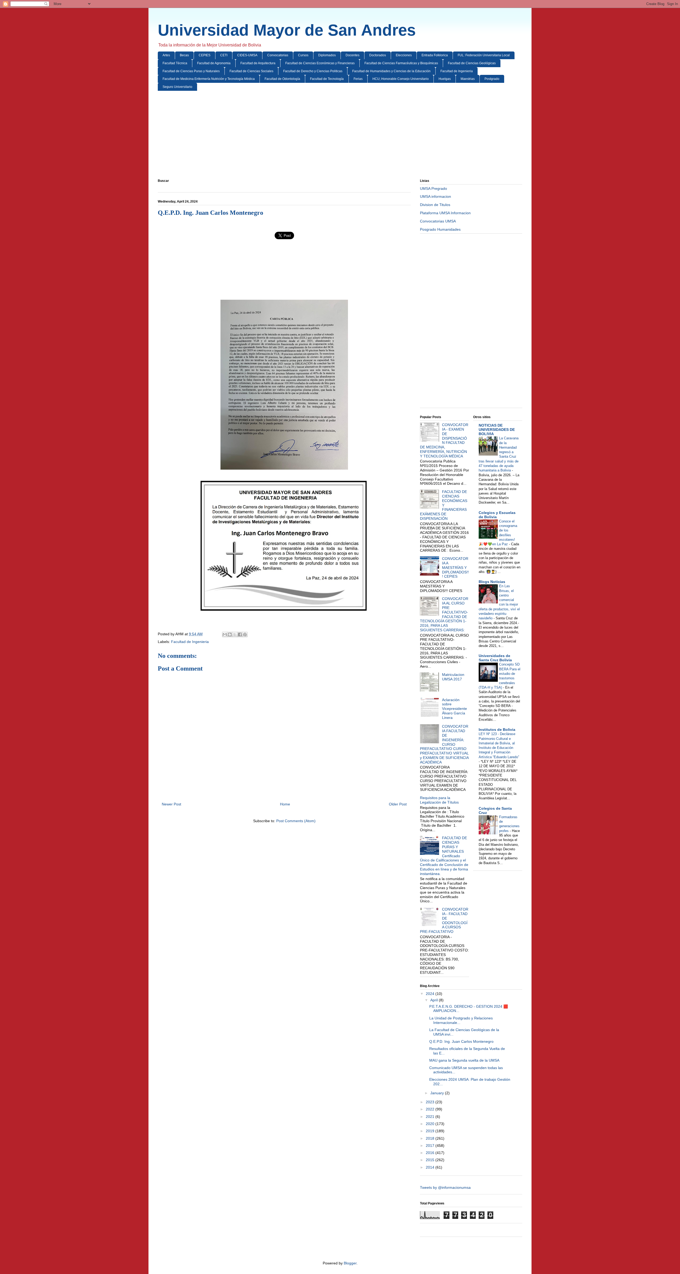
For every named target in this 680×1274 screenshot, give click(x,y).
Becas (184, 55)
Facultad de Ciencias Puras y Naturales (191, 71)
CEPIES (204, 55)
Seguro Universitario (177, 87)
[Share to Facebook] (240, 634)
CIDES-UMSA (247, 55)
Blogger (350, 1263)
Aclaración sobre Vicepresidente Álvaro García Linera (454, 709)
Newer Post (171, 804)
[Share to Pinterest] (245, 634)
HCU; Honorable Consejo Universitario (400, 79)
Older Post (398, 804)
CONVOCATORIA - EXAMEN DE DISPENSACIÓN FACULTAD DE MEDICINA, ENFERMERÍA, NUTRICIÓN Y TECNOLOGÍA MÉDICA (444, 440)
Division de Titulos (435, 205)
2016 (430, 1153)
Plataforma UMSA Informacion (445, 213)
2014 (430, 1167)
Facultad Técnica (175, 63)
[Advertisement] (317, 136)
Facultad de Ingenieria (456, 71)
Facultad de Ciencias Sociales (251, 71)
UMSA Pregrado (433, 188)
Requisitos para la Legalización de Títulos (439, 800)
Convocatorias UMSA (438, 221)
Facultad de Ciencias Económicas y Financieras (320, 63)
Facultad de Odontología (282, 79)
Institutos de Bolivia (497, 729)
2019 (430, 1131)
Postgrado (491, 79)
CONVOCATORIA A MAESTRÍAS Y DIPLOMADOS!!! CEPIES (455, 567)
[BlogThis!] (229, 634)
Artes (166, 55)
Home (285, 804)
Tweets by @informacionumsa (445, 1187)
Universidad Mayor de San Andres (287, 30)
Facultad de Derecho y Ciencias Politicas (312, 71)
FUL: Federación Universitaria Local (484, 55)
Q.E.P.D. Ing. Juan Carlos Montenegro (461, 1041)
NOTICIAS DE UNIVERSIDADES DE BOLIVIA (497, 429)
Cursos (303, 55)
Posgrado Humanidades (440, 229)
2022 (430, 1109)
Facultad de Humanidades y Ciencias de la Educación (391, 71)
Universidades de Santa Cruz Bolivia (495, 658)
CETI (223, 55)
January (437, 1093)
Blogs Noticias (492, 582)
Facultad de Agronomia (214, 63)
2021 (430, 1116)
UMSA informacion (435, 196)
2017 (430, 1145)
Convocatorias (277, 55)
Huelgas (445, 79)
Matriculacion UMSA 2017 (453, 676)
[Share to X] (234, 634)
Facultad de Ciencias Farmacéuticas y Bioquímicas (401, 63)
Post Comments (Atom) (296, 821)
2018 (430, 1138)
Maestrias (468, 79)
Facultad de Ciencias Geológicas (472, 63)
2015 (430, 1160)
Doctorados (377, 55)
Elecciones (404, 55)
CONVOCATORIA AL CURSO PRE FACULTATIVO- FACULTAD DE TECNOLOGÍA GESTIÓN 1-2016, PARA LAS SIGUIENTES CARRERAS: (444, 614)
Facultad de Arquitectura (257, 63)
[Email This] (224, 634)
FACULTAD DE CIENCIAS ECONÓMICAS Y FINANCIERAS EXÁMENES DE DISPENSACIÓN (443, 505)
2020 (430, 1124)
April (434, 1000)
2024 (430, 994)
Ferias (358, 79)
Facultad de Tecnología (327, 79)
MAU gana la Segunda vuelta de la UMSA (464, 1060)
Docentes (352, 55)
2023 (430, 1102)
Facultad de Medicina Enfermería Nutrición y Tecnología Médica (209, 79)
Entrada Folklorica (435, 55)
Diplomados (327, 55)
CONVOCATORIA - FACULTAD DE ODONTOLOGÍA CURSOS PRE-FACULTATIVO (444, 920)
